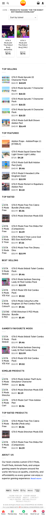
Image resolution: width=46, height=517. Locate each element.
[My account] (43, 3)
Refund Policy (29, 499)
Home (5, 10)
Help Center (15, 499)
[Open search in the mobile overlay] (8, 3)
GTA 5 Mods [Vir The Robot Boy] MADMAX (8, 45)
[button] (3, 3)
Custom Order (14, 497)
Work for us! (15, 496)
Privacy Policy (23, 501)
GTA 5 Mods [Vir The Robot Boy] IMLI (22, 43)
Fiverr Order (30, 496)
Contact (34, 497)
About (26, 497)
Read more (36, 478)
